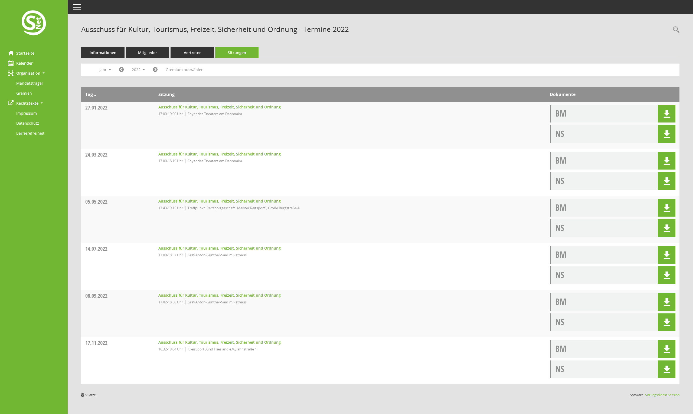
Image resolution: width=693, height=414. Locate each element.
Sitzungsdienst (662, 395)
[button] (34, 73)
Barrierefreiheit (30, 133)
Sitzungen (237, 52)
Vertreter (192, 52)
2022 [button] (137, 69)
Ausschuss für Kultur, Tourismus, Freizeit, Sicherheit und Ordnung (219, 107)
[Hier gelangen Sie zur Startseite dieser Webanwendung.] (34, 23)
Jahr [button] (103, 69)
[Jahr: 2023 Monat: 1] (155, 70)
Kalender (24, 63)
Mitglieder (147, 52)
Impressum (26, 113)
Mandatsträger (29, 83)
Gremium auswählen (185, 69)
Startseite (25, 53)
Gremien (24, 93)
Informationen (103, 52)
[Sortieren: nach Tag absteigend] (95, 94)
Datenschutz (27, 123)
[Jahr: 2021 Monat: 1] (121, 70)
